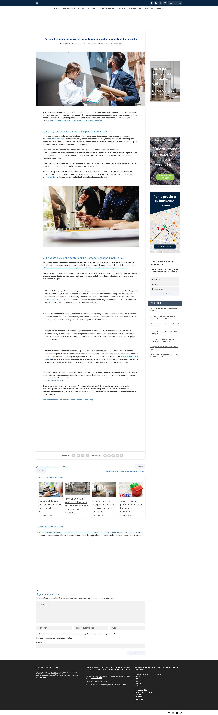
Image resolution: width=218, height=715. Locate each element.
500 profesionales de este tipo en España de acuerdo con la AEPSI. (76, 120)
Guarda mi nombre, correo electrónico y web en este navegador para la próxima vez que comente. (77, 634)
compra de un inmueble (55, 139)
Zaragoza (139, 699)
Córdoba (139, 681)
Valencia (139, 697)
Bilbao (138, 679)
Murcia (138, 688)
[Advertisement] (109, 21)
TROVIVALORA (96, 678)
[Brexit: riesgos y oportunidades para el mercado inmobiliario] (131, 489)
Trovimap (42, 677)
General (75, 43)
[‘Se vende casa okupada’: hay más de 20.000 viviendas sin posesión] (77, 488)
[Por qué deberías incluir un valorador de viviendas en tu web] (51, 489)
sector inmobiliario (52, 380)
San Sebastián (141, 690)
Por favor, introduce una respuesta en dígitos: (54, 638)
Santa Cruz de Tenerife (145, 692)
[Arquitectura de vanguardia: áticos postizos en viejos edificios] (104, 489)
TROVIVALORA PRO (119, 685)
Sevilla (138, 694)
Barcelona (140, 677)
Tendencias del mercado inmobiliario (93, 43)
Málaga (138, 686)
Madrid (138, 683)
